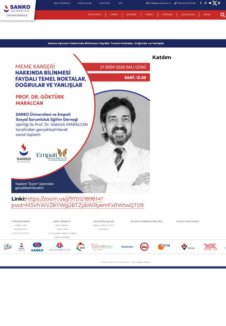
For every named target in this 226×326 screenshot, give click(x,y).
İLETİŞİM (207, 15)
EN (120, 3)
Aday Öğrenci (62, 225)
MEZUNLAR (85, 3)
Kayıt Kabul (62, 229)
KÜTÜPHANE (167, 15)
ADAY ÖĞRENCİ (62, 3)
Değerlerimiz (20, 229)
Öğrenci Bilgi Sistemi (103, 225)
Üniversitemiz (17, 15)
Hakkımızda (21, 225)
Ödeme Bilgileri (62, 237)
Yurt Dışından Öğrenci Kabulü (62, 233)
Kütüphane (103, 229)
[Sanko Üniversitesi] (17, 8)
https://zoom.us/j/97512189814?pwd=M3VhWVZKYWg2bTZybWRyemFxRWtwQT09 (77, 202)
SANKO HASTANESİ (187, 221)
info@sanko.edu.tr (160, 3)
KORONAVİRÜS (20, 233)
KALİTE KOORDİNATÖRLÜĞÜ (146, 221)
